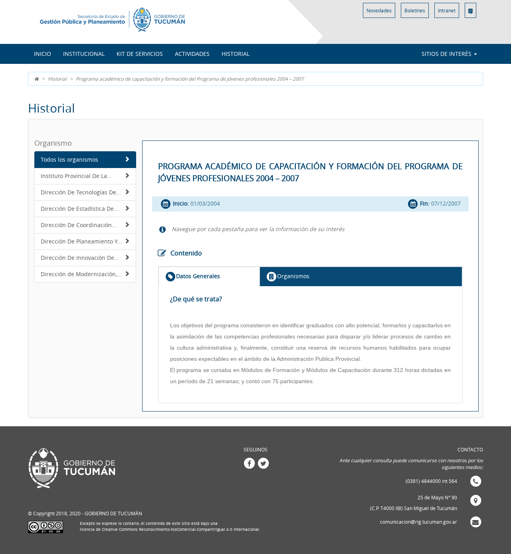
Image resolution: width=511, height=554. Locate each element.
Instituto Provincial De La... (76, 176)
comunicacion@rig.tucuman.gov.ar (418, 521)
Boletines (414, 10)
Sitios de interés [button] (447, 53)
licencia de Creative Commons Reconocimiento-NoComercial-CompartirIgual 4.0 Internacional (169, 529)
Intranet (447, 10)
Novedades (379, 10)
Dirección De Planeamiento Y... (81, 241)
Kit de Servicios (140, 53)
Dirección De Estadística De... (80, 208)
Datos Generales (198, 276)
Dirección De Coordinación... (79, 225)
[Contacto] (470, 10)
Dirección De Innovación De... (80, 257)
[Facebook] (249, 462)
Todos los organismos (69, 159)
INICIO (42, 53)
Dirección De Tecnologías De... (81, 192)
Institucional (84, 53)
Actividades (192, 53)
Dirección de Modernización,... (81, 274)
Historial (236, 53)
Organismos (293, 276)
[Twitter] (263, 462)
